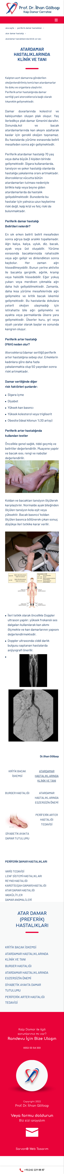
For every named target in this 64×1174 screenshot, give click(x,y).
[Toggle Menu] (56, 20)
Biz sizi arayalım (32, 1120)
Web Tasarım (39, 1148)
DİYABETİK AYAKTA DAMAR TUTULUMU (23, 987)
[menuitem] (32, 871)
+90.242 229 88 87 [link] (34, 1170)
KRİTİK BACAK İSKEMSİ (20, 947)
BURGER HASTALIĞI (17, 793)
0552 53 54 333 (32, 1048)
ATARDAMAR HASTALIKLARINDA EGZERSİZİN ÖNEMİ (47, 797)
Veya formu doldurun (32, 1115)
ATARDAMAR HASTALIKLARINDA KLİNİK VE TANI (47, 775)
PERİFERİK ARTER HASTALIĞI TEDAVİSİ (46, 819)
